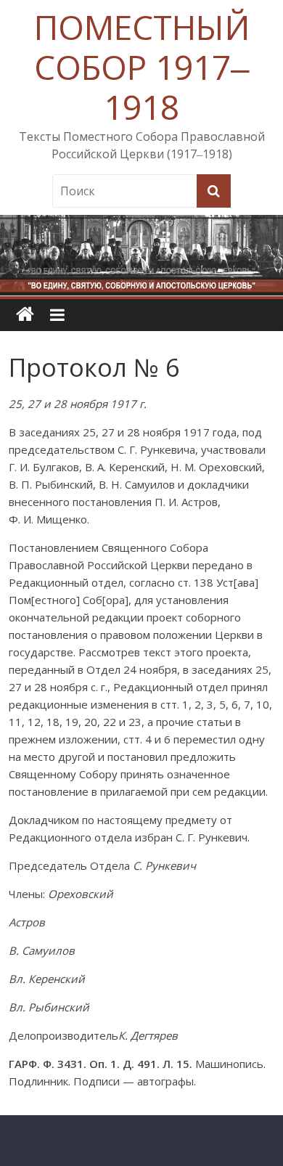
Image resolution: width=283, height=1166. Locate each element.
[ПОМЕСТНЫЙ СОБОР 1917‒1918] (25, 314)
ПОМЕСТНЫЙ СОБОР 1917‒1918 (142, 66)
